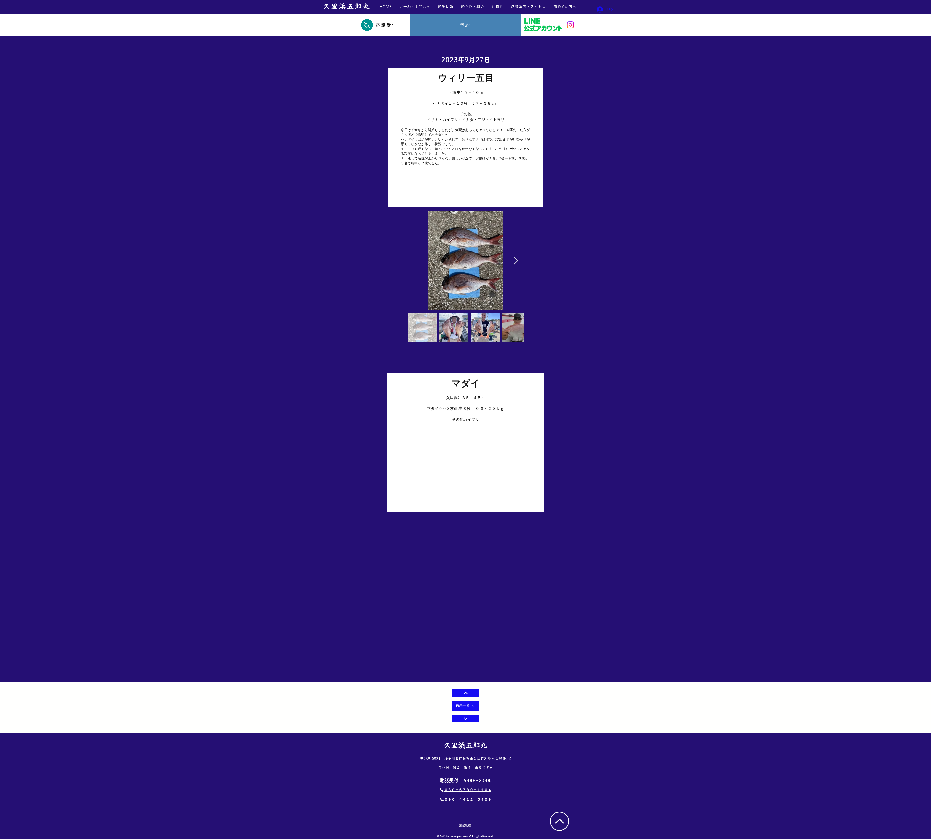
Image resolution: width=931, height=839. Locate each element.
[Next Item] (516, 261)
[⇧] (465, 693)
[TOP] (559, 821)
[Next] (465, 718)
